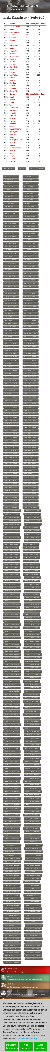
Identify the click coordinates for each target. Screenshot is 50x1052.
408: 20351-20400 (34, 855)
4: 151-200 (28, 179)
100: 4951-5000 (30, 340)
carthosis (12, 38)
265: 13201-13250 (12, 617)
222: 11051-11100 (31, 544)
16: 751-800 (28, 199)
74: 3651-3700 (29, 296)
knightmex (13, 88)
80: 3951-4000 (30, 306)
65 (34, 78)
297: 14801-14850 (12, 671)
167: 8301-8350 (11, 454)
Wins (38, 23)
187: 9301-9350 (11, 487)
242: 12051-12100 (32, 577)
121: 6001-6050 (11, 377)
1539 (33, 29)
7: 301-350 (9, 186)
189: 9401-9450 (11, 490)
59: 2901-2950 (10, 273)
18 (34, 113)
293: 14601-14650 (12, 664)
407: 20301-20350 (12, 855)
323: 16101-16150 (11, 714)
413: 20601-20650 (12, 865)
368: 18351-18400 (33, 788)
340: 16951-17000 (32, 741)
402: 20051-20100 (34, 845)
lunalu (12, 97)
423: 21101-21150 (11, 882)
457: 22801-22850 (12, 938)
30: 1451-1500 (29, 223)
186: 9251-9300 (30, 484)
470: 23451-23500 (33, 958)
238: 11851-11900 (31, 571)
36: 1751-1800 (29, 233)
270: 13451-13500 (32, 624)
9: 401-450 (9, 189)
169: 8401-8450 (11, 457)
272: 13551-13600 (32, 627)
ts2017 (12, 62)
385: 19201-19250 (12, 818)
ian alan (12, 48)
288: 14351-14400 (33, 654)
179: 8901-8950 (11, 474)
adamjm (12, 35)
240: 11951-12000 (31, 574)
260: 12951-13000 (32, 607)
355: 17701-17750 (12, 768)
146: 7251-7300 (30, 417)
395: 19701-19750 (12, 835)
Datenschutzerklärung (26, 1038)
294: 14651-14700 (32, 664)
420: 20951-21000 (33, 875)
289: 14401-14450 (12, 658)
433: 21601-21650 (12, 898)
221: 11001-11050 (11, 544)
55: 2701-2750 (10, 266)
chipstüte (12, 113)
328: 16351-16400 (32, 721)
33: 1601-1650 (10, 230)
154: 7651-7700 (30, 430)
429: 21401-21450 (12, 892)
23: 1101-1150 (10, 213)
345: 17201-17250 (12, 751)
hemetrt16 (13, 91)
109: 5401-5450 (11, 357)
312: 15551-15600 (31, 694)
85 (34, 148)
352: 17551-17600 (32, 761)
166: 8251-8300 (30, 450)
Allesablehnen (26, 1046)
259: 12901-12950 (12, 607)
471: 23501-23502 (12, 962)
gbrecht (12, 126)
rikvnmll (12, 40)
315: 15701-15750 (11, 701)
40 (34, 126)
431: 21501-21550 (11, 895)
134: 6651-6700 (30, 397)
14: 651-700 (28, 196)
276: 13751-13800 (32, 634)
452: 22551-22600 (33, 928)
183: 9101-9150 (11, 480)
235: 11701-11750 (11, 567)
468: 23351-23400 (33, 955)
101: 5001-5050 (11, 343)
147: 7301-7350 (11, 420)
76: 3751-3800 (30, 300)
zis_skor (12, 100)
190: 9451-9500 (30, 490)
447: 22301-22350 (12, 922)
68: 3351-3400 (30, 286)
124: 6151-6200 (30, 380)
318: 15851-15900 (32, 704)
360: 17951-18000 (32, 775)
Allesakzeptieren (40, 1046)
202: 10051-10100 (32, 510)
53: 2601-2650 (10, 263)
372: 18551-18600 (32, 795)
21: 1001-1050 (10, 210)
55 (34, 56)
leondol (12, 153)
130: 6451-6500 (30, 390)
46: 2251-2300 (30, 250)
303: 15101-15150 (11, 681)
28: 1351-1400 (29, 220)
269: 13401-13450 (12, 624)
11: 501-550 (9, 193)
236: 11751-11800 (31, 567)
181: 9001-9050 (11, 477)
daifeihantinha (14, 27)
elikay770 (13, 70)
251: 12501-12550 (11, 594)
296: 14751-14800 (32, 668)
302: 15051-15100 (32, 678)
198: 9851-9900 (30, 504)
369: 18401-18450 (12, 791)
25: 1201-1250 (10, 216)
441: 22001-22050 (12, 912)
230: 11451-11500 (31, 557)
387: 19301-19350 (12, 821)
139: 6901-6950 (11, 407)
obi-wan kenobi (15, 148)
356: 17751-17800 (32, 768)
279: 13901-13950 (12, 641)
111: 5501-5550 (10, 360)
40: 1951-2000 (30, 240)
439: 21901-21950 (12, 908)
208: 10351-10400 (33, 520)
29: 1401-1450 (10, 223)
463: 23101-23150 (12, 948)
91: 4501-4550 (10, 327)
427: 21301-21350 (12, 888)
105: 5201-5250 (11, 350)
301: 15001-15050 (12, 678)
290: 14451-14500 (33, 658)
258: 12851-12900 (32, 604)
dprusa (12, 72)
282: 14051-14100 (32, 644)
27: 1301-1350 (10, 220)
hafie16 (12, 143)
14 (34, 134)
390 (34, 124)
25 (34, 48)
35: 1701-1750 (10, 233)
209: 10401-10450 (12, 524)
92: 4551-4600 (30, 327)
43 (34, 156)
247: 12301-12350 (12, 587)
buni (11, 43)
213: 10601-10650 (12, 530)
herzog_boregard (15, 140)
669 (34, 46)
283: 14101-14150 (11, 648)
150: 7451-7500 (30, 423)
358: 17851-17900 (32, 771)
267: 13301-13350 (12, 621)
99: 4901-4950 (11, 340)
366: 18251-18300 (32, 785)
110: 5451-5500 (30, 357)
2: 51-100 (27, 176)
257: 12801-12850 (12, 604)
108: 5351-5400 (30, 353)
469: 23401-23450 (12, 958)
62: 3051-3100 (29, 276)
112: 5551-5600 (30, 360)
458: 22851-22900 (33, 938)
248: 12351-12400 (32, 587)
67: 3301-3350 (10, 286)
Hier (12, 1029)
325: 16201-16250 (12, 718)
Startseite (37, 169)
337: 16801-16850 (12, 738)
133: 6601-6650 (11, 397)
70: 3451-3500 (30, 290)
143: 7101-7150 (11, 413)
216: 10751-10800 (32, 534)
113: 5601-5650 (11, 363)
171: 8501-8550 (11, 460)
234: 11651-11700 (31, 564)
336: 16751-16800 (32, 734)
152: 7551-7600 (30, 427)
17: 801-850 (9, 203)
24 (34, 80)
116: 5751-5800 (30, 367)
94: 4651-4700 (30, 330)
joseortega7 (14, 46)
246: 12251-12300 (32, 584)
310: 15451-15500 (32, 691)
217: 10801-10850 (12, 537)
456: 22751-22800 (33, 935)
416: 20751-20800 (33, 868)
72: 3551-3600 (29, 293)
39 (34, 43)
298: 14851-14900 (33, 671)
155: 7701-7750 (11, 434)
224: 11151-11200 (30, 547)
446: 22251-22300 (33, 918)
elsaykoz (12, 83)
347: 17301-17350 (12, 754)
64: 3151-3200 (29, 280)
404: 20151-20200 (33, 848)
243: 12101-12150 (11, 581)
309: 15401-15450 (12, 691)
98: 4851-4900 (30, 337)
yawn (11, 105)
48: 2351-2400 (30, 253)
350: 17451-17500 (32, 758)
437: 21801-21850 (12, 905)
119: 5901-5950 (11, 373)
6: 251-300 (28, 183)
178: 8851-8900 (30, 470)
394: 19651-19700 (32, 831)
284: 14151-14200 (32, 648)
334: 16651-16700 (32, 731)
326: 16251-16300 (32, 718)
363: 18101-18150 (11, 781)
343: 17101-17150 (11, 748)
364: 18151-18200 (32, 781)
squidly (12, 156)
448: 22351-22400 (33, 922)
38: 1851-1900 (29, 236)
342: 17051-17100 (32, 744)
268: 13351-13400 (32, 621)
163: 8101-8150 (11, 447)
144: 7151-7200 (30, 413)
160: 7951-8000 (30, 440)
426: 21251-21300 (32, 885)
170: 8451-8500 (30, 457)
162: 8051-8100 (30, 444)
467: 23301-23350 (12, 955)
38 (34, 27)
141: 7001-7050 (11, 410)
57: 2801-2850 (11, 270)
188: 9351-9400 (30, 487)
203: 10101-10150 (11, 514)
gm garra (12, 118)
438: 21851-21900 (33, 905)
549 (34, 140)
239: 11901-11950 (11, 574)
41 (34, 35)
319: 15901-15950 (11, 708)
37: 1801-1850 (10, 236)
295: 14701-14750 (12, 668)
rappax (12, 145)
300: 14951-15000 (33, 674)
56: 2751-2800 (30, 266)
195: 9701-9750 (11, 500)
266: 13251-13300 (32, 617)
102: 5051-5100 (30, 343)
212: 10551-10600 (32, 527)
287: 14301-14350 (12, 654)
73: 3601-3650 (10, 296)
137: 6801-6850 (11, 403)
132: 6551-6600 (30, 393)
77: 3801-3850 (11, 303)
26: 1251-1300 (29, 216)
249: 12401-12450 (12, 591)
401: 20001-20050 (12, 845)
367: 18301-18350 (12, 788)
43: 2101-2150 (10, 246)
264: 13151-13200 (31, 614)
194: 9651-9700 (30, 497)
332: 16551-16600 (32, 728)
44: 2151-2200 (29, 246)
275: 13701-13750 (12, 634)
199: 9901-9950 (11, 507)
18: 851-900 (29, 203)
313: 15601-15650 (11, 698)
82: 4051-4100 (30, 310)
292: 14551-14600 (32, 661)
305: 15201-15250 (12, 684)
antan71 (12, 159)
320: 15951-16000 (32, 708)
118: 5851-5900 (30, 370)
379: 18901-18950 (12, 808)
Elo (27, 23)
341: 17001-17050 (12, 744)
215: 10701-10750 (12, 534)
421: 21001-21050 (12, 878)
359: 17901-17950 (12, 775)
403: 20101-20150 (12, 848)
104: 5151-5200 (30, 347)
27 (34, 38)
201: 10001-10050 (12, 510)
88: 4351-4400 (30, 320)
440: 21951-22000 (33, 908)
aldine (11, 102)
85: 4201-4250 (11, 316)
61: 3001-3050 (10, 276)
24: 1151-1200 (29, 213)
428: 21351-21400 (32, 888)
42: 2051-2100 (29, 243)
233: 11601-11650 (11, 564)
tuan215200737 (15, 129)
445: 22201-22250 (12, 918)
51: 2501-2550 (10, 260)
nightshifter (13, 67)
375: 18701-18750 (12, 801)
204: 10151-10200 (32, 514)
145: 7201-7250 (11, 417)
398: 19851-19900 (32, 838)
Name (12, 23)
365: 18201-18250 (12, 785)
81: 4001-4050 (11, 310)
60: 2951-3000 (30, 273)
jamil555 (12, 116)
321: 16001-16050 (12, 711)
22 (34, 62)
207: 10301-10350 (12, 520)
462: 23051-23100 (33, 945)
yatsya (11, 137)
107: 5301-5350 (11, 353)
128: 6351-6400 (30, 387)
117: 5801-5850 (11, 370)
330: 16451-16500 (32, 724)
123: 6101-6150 (10, 380)
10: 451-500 (29, 189)
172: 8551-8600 (30, 460)
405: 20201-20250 (12, 851)
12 (34, 97)
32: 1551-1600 (29, 226)
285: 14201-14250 (12, 651)
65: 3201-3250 (10, 283)
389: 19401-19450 (12, 825)
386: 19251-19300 (32, 818)
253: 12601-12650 (12, 597)
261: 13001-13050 (12, 611)
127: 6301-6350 (11, 387)
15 (34, 59)
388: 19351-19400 (32, 821)
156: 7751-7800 (30, 434)
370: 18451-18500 (33, 791)
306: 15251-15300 (32, 684)
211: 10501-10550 (11, 527)
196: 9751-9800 (30, 500)
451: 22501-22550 (12, 928)
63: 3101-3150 (10, 280)
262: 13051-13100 (32, 611)
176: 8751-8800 (30, 467)
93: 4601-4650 (11, 330)
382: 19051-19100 (32, 811)
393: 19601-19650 (12, 831)
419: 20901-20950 (12, 875)
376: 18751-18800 (32, 801)
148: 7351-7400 (30, 420)
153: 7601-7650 (11, 430)
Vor (22, 169)
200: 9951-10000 (31, 507)
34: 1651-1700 (29, 230)
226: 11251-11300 (31, 551)
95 (34, 91)
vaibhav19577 (14, 108)
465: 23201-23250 (12, 952)
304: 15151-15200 (31, 681)
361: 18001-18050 (12, 778)
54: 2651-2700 (30, 263)
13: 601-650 (9, 196)
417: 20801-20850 (12, 872)
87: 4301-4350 (11, 320)
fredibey (12, 124)
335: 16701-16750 (12, 734)
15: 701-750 (9, 199)
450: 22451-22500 (34, 925)
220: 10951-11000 (32, 541)
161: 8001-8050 (11, 444)
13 (34, 145)
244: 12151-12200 (31, 581)
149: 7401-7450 (11, 423)
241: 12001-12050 (12, 577)
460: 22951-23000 (33, 942)
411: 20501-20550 (12, 861)
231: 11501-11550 (11, 561)
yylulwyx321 (14, 132)
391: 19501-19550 (11, 828)
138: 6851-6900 (30, 403)
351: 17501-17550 (11, 761)
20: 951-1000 (29, 206)
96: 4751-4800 (30, 333)
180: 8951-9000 (30, 474)
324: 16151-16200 (31, 714)
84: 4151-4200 (30, 313)
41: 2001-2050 (10, 243)
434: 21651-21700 (32, 898)
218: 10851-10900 (32, 537)
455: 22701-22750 (12, 935)
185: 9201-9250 (11, 484)
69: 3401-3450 (11, 290)
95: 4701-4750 (11, 333)
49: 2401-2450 (11, 256)
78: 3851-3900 (30, 303)
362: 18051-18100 (32, 778)
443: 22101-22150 (12, 915)
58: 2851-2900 (30, 270)
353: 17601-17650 (12, 765)
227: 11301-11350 (11, 554)
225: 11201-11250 (11, 551)
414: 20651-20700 (33, 865)
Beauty (33, 23)
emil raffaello (14, 75)
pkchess (12, 161)
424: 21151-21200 (31, 882)
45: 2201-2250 (10, 250)
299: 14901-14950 (12, 674)
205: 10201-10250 (12, 517)
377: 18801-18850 (12, 805)
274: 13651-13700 (32, 631)
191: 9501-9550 (11, 494)
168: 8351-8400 (30, 454)
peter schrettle (14, 32)
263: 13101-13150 (11, 614)
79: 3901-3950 (10, 306)
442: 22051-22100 (33, 912)
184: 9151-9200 (30, 480)
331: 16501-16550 (11, 728)
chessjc (12, 86)
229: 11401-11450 (11, 557)
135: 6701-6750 (11, 400)
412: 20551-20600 (33, 861)
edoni (11, 29)
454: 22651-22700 (33, 932)
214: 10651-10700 (32, 530)
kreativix (12, 59)
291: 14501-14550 (12, 661)
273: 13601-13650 (12, 631)
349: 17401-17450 (12, 758)
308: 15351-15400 (32, 688)
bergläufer (13, 51)
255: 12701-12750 (12, 601)
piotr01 (12, 78)
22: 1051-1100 (29, 210)
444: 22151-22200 (33, 915)
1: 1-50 (7, 176)
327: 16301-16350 (12, 721)
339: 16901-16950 (12, 741)
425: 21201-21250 (12, 885)
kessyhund (13, 121)
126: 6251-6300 (30, 383)
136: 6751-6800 (30, 400)
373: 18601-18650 (12, 798)
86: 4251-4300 (30, 316)
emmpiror (12, 80)
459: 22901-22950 (12, 942)
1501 (33, 121)
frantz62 (12, 134)
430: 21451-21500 (33, 892)
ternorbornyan (14, 56)
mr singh (12, 54)
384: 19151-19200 (31, 815)
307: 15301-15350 (12, 688)
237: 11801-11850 (11, 571)
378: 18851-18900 (33, 805)
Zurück (8, 169)
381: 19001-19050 (12, 811)
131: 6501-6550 (11, 393)
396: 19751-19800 (32, 835)
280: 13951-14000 (32, 641)
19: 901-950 (9, 206)
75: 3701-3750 (10, 300)
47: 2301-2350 (10, 253)
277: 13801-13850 (12, 637)
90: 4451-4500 (30, 323)
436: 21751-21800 (32, 902)
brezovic (12, 64)
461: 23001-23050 (12, 945)
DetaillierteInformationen (12, 1046)
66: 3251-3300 (29, 283)
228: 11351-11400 (31, 554)
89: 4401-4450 (11, 323)
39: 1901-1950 (10, 240)
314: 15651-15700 (31, 698)
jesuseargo (13, 110)
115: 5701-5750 (11, 367)
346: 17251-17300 (32, 751)
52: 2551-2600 (29, 260)
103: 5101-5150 (11, 347)
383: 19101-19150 (11, 815)
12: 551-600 (28, 193)
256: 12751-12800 (32, 601)
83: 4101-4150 (10, 313)
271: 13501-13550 (11, 627)
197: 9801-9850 (11, 504)
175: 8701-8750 (11, 467)
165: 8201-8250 (11, 450)
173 (34, 64)
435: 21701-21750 (12, 902)
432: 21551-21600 (32, 895)
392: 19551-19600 (32, 828)
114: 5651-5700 (30, 363)
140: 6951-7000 (30, 407)
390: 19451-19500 (32, 825)
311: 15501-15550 (11, 694)
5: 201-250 (9, 183)
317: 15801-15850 (12, 704)
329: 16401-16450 (12, 724)
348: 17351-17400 (32, 754)
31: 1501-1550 (10, 226)
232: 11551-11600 (31, 561)
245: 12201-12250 (12, 584)
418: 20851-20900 (33, 872)
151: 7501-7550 (11, 427)
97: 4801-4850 (11, 337)
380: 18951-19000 (33, 808)
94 (34, 100)
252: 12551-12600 (32, 594)
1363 (33, 75)
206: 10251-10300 (33, 517)
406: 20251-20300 (34, 851)
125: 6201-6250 (11, 383)
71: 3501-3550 (10, 293)
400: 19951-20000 (32, 841)
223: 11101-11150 (11, 547)
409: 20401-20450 (12, 858)
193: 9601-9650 (11, 497)
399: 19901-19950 (12, 841)
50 (34, 102)
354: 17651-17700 (32, 765)
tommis (12, 151)
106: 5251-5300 (30, 350)
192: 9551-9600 (30, 494)
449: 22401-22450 (12, 925)
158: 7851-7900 (30, 437)
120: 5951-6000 (30, 373)
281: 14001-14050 (12, 644)
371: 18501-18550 (12, 795)
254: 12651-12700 (32, 597)
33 (34, 70)
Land (43, 23)
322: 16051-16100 (32, 711)
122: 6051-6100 (30, 377)
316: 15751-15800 (31, 701)
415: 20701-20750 (12, 868)
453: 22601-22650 (12, 932)
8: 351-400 (28, 186)
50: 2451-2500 (30, 256)
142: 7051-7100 (30, 410)
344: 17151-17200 (31, 748)
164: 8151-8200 (30, 447)
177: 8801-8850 (11, 470)
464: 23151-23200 (32, 948)
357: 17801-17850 (12, 771)
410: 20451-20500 (34, 858)
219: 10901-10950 (12, 541)
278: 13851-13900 (32, 637)
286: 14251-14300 (33, 651)
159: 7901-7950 (11, 440)
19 (34, 83)
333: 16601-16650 (12, 731)
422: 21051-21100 (32, 878)
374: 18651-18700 (32, 798)
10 (34, 151)
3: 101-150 (9, 179)
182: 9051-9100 (30, 477)
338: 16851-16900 (32, 738)
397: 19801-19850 (12, 838)
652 (34, 51)
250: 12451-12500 (32, 591)
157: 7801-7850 (11, 437)
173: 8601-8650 (11, 464)
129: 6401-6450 (11, 390)
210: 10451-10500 (33, 524)
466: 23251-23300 (33, 952)
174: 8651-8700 (30, 464)
